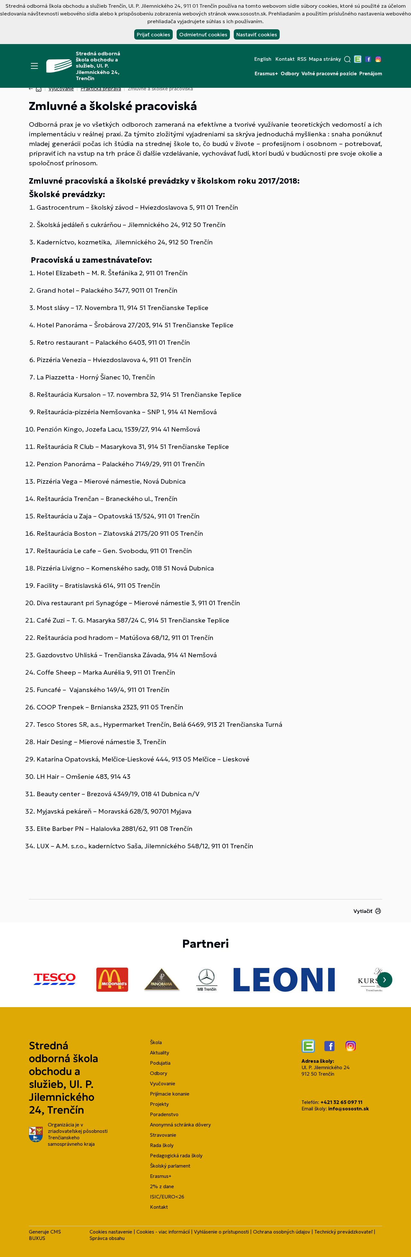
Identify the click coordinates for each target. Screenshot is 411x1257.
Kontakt (285, 59)
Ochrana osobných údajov (281, 1232)
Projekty (159, 1104)
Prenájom (370, 74)
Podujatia (160, 1063)
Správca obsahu (107, 1238)
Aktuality (159, 1053)
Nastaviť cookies (256, 34)
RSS (301, 59)
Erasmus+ (266, 74)
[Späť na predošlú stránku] (32, 89)
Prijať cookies (153, 34)
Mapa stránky (325, 59)
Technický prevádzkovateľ (343, 1232)
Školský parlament (170, 1166)
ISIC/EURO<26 (167, 1197)
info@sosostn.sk (348, 1109)
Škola (156, 1042)
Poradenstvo (164, 1114)
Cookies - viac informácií (163, 1232)
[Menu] (34, 66)
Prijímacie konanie (169, 1094)
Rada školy (162, 1145)
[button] (347, 59)
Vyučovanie (61, 89)
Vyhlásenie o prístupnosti (221, 1232)
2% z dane (162, 1186)
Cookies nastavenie (111, 1232)
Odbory (290, 74)
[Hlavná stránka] (38, 89)
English (262, 59)
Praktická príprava (101, 89)
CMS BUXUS (45, 1235)
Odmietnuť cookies (203, 34)
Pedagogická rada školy (176, 1155)
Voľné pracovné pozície (329, 74)
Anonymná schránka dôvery (180, 1125)
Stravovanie (163, 1135)
